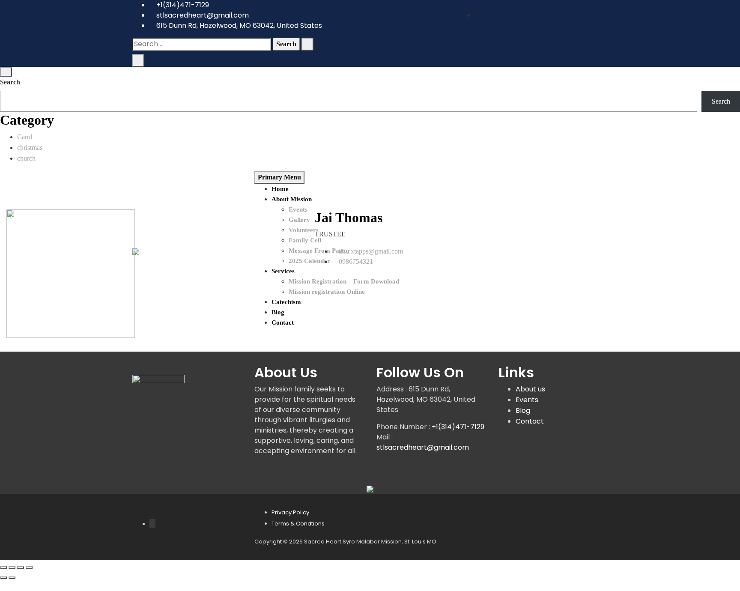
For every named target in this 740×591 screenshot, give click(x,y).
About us (530, 389)
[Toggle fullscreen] (12, 567)
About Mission (292, 199)
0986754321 (356, 261)
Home (280, 188)
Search (10, 82)
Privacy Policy (290, 512)
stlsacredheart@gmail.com (202, 15)
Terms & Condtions (298, 523)
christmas (29, 147)
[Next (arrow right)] (12, 577)
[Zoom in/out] (3, 567)
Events (527, 400)
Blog (523, 410)
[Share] (20, 567)
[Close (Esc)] (29, 567)
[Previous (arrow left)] (3, 577)
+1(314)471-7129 (182, 5)
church (26, 158)
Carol (24, 136)
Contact (530, 421)
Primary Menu (279, 177)
